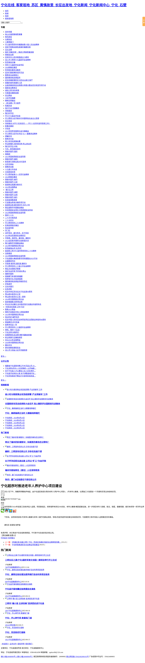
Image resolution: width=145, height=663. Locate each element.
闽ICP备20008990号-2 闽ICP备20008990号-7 (17, 656)
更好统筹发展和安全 (12, 348)
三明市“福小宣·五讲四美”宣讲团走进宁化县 (24, 603)
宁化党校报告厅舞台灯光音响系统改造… (20, 376)
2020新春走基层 (11, 67)
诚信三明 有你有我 (12, 90)
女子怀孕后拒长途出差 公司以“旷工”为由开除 (25, 461)
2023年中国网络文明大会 (14, 246)
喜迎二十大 (9, 215)
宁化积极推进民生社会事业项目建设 (25, 545)
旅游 (6, 16)
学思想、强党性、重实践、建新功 (18, 238)
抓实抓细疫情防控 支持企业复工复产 (19, 80)
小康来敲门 (9, 42)
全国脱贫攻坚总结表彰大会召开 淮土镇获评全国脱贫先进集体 (32, 404)
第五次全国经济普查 (12, 269)
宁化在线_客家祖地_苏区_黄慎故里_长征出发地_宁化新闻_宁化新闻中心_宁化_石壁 (64, 5)
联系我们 (28, 644)
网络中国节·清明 (11, 192)
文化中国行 (9, 286)
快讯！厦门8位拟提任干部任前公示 (20, 479)
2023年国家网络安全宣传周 (15, 256)
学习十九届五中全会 (12, 116)
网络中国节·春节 (11, 179)
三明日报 (11, 625)
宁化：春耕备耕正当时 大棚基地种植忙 (22, 413)
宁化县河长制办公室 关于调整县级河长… (20, 373)
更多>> (3, 356)
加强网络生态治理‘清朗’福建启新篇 (18, 335)
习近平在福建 (10, 98)
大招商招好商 (10, 172)
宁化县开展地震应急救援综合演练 (20, 589)
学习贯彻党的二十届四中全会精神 (18, 327)
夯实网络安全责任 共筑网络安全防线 (19, 210)
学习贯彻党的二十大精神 (14, 223)
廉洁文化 (8, 345)
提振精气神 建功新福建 (14, 276)
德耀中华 (8, 136)
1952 (6, 596)
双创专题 (8, 32)
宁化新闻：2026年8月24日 (15, 423)
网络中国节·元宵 (11, 182)
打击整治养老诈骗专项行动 (15, 202)
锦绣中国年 (9, 274)
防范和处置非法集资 (12, 70)
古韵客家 (8, 253)
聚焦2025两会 (10, 309)
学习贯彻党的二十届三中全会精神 (18, 266)
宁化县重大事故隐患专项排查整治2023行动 (21, 258)
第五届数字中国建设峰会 (14, 207)
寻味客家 (8, 111)
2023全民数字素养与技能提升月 (17, 241)
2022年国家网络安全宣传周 (15, 213)
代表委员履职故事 (12, 93)
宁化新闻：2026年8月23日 (15, 425)
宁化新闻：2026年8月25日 (15, 420)
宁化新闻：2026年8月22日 (15, 428)
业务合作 (13, 644)
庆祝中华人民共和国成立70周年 (17, 57)
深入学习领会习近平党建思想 (16, 350)
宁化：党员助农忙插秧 (15, 632)
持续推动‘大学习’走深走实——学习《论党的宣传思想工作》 (27, 123)
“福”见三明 (9, 190)
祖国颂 (7, 154)
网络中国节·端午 (11, 197)
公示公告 (5, 361)
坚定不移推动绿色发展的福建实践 (18, 47)
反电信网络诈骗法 (12, 225)
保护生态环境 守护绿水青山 (15, 271)
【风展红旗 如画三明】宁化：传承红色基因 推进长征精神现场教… (36, 542)
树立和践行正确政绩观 (13, 337)
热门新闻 (5, 433)
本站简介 (5, 644)
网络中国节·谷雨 (11, 195)
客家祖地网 (9, 18)
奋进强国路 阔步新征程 (14, 302)
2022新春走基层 (11, 177)
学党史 (7, 128)
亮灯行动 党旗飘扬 (12, 108)
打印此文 (4, 538)
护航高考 (8, 284)
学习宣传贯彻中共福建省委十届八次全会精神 (22, 44)
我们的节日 (9, 113)
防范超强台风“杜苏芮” (13, 248)
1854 (6, 625)
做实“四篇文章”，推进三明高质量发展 (19, 52)
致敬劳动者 (9, 167)
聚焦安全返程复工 (12, 75)
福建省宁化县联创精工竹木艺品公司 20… (20, 366)
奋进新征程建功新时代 (13, 185)
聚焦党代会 (9, 139)
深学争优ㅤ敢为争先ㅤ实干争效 (17, 233)
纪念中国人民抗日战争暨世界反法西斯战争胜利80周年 (25, 320)
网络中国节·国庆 (11, 151)
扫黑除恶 (8, 39)
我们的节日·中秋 (11, 146)
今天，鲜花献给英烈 (12, 149)
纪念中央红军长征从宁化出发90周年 (18, 291)
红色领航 (8, 289)
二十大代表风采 (11, 218)
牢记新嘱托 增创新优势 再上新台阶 (18, 144)
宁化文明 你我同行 (12, 332)
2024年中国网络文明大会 (14, 299)
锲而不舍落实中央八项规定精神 (17, 312)
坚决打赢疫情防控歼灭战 (14, 72)
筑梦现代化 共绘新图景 (14, 279)
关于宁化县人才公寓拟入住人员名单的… (20, 371)
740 (6, 567)
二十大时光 (9, 220)
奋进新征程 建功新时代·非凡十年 (17, 205)
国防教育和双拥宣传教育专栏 (16, 281)
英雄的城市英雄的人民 (13, 83)
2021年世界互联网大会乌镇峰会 (17, 131)
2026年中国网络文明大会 (14, 342)
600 (6, 582)
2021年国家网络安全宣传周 (15, 156)
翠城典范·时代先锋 (12, 322)
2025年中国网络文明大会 (14, 314)
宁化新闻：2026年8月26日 (15, 418)
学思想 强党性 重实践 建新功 (16, 263)
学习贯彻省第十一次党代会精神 (17, 174)
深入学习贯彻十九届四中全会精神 (18, 60)
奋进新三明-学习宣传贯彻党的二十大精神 (20, 251)
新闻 (6, 13)
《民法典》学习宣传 (12, 103)
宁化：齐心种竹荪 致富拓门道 (18, 618)
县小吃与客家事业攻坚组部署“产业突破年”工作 (26, 394)
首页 (6, 11)
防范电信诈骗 (10, 62)
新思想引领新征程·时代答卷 (15, 162)
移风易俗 (8, 37)
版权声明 (21, 644)
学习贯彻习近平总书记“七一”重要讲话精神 (21, 134)
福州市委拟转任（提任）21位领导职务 (22, 470)
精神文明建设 (10, 100)
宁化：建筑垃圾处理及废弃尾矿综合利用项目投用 (27, 574)
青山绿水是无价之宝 (12, 294)
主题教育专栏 (10, 261)
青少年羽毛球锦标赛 (12, 141)
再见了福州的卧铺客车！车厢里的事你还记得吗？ (27, 442)
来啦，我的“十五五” (12, 330)
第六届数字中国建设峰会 (14, 243)
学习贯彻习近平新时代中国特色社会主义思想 (22, 118)
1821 (6, 640)
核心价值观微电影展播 (13, 34)
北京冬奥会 (9, 164)
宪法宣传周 (9, 228)
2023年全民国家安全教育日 (15, 235)
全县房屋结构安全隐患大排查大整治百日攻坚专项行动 (25, 85)
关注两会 (8, 95)
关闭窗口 (11, 538)
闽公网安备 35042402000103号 (77, 656)
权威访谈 (8, 106)
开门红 (7, 230)
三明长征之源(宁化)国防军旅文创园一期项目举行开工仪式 (31, 560)
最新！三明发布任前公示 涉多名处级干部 (23, 451)
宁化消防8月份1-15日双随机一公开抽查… (20, 368)
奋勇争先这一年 (11, 325)
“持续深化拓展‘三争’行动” (15, 307)
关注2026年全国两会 (12, 340)
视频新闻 (5, 385)
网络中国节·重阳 (11, 159)
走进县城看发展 (11, 200)
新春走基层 (9, 126)
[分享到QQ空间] (10, 511)
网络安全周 (9, 55)
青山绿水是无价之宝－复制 (15, 297)
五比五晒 (8, 50)
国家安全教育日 (11, 88)
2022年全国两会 (11, 187)
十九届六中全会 (11, 169)
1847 (6, 611)
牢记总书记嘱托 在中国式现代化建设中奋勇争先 (23, 304)
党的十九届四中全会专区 (14, 65)
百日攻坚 (8, 121)
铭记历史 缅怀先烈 (12, 317)
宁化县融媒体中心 (14, 567)
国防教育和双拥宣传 (12, 78)
